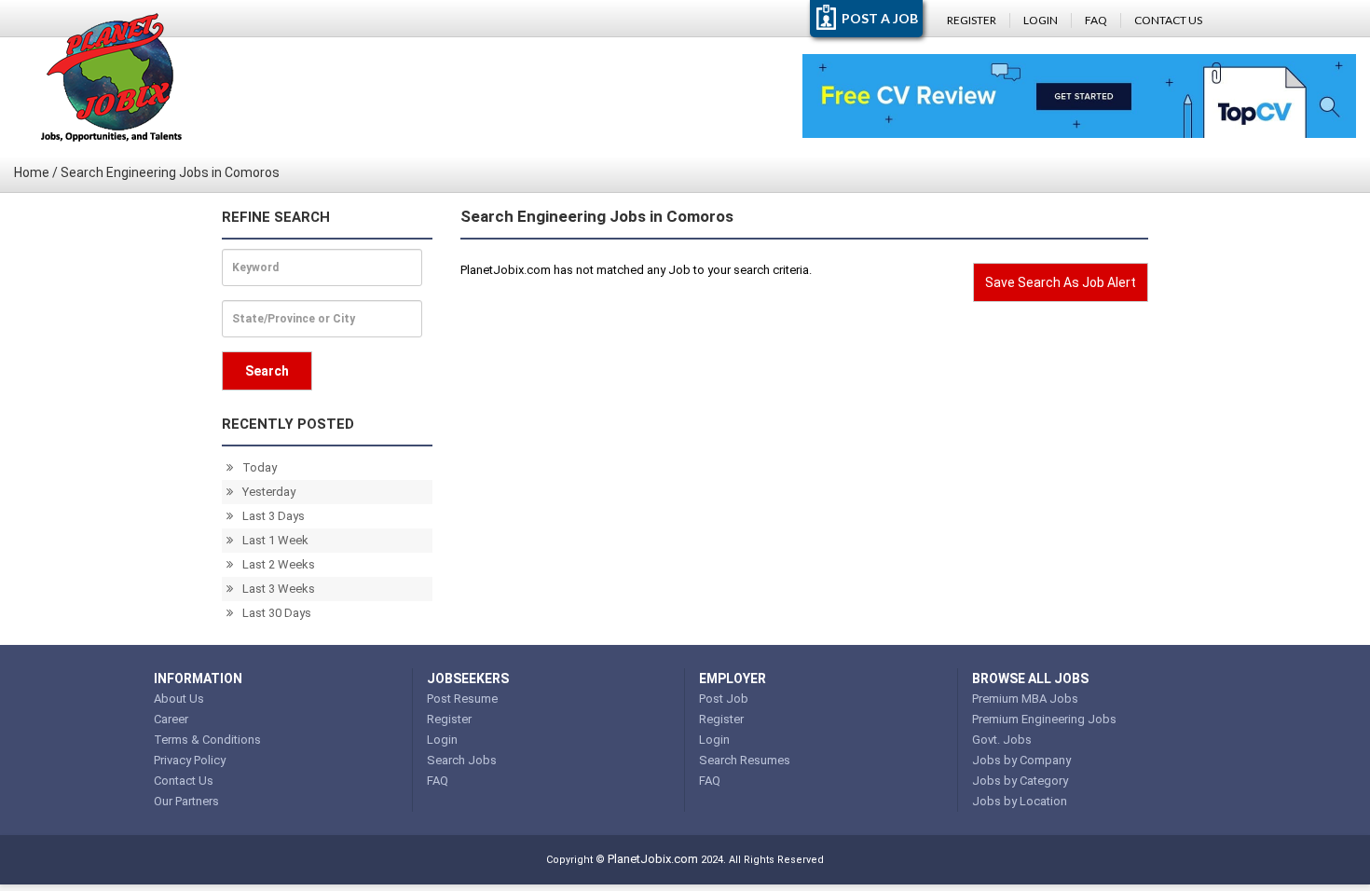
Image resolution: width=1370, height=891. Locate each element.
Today (259, 467)
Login (1040, 20)
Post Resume (462, 699)
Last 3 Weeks (278, 589)
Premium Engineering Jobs (1044, 719)
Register (971, 20)
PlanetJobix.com (653, 859)
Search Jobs (462, 760)
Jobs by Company (1021, 760)
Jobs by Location (1019, 801)
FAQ (1096, 20)
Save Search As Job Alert (1060, 282)
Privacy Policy (190, 760)
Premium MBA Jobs (1025, 699)
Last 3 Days (273, 516)
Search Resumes (744, 760)
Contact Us (1168, 20)
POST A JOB (880, 18)
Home (31, 172)
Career (171, 719)
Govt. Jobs (1002, 740)
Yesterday (268, 492)
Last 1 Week (275, 540)
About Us (179, 699)
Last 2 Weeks (278, 564)
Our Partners (186, 801)
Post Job (723, 699)
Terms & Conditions (207, 740)
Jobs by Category (1020, 781)
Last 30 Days (276, 613)
